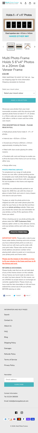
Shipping (5, 82)
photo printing (14, 207)
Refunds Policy (10, 354)
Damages (7, 348)
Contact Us (8, 320)
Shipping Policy (10, 343)
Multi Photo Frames (22, 426)
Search (6, 314)
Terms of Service (10, 360)
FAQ (6, 331)
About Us (8, 326)
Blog (6, 337)
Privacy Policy (9, 365)
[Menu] (34, 3)
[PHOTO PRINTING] (19, 232)
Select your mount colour (10, 89)
